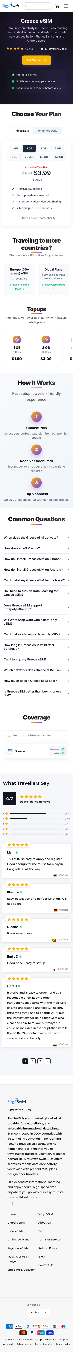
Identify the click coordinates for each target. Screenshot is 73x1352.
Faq (40, 1231)
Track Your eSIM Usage (18, 1259)
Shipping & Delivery (21, 1269)
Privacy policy (24, 1344)
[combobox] (37, 6)
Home (11, 1214)
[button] (68, 6)
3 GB (29, 148)
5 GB (58, 148)
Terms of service (43, 1344)
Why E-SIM (45, 1214)
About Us (44, 1222)
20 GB (29, 156)
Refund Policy (47, 1248)
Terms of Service (49, 1239)
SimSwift (18, 1339)
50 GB (44, 156)
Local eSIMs (15, 1231)
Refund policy (63, 1344)
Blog (41, 1256)
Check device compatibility (38, 218)
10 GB (13, 156)
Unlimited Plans (18, 1239)
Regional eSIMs (17, 1248)
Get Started (34, 60)
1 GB (15, 148)
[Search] (25, 6)
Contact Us (45, 1265)
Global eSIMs (16, 1222)
